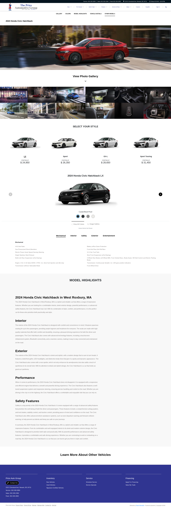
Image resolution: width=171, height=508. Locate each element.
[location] (123, 1)
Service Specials (91, 485)
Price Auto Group (10, 505)
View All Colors (78, 224)
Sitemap (34, 505)
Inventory (50, 478)
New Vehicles (50, 482)
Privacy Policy (19, 505)
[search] (166, 7)
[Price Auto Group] (23, 7)
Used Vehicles (50, 485)
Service (89, 478)
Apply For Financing (132, 482)
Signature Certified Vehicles (55, 488)
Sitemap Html (40, 505)
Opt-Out (54, 505)
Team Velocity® (140, 505)
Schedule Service (91, 482)
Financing (130, 478)
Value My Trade (130, 485)
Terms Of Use (27, 505)
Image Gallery (94, 224)
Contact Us (13, 483)
